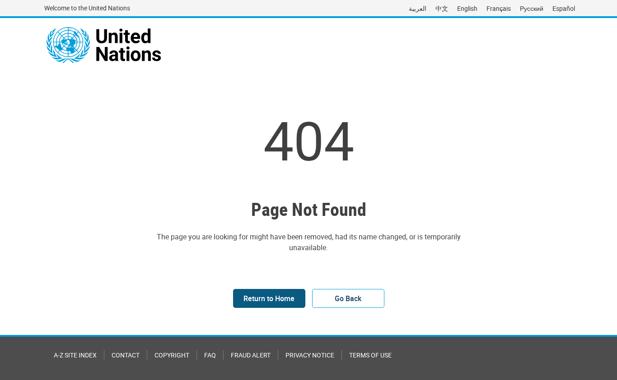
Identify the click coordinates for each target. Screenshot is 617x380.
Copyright (171, 355)
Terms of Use (370, 355)
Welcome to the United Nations (87, 8)
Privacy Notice (309, 355)
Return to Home (268, 298)
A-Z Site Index (75, 355)
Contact (126, 355)
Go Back (348, 298)
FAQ (210, 355)
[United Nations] (104, 45)
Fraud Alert (251, 355)
